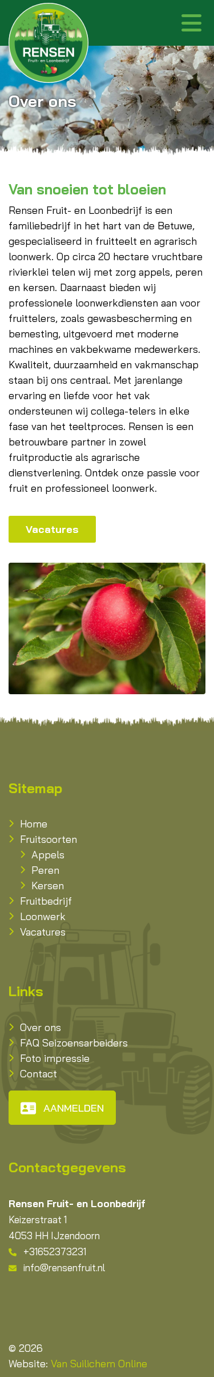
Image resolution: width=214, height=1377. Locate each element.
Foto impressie (55, 1058)
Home (33, 823)
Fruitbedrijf (46, 901)
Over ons (40, 1027)
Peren (45, 870)
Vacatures (52, 529)
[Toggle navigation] (191, 23)
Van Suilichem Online (99, 1363)
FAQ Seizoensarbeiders (74, 1042)
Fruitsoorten (48, 839)
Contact (38, 1073)
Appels (47, 854)
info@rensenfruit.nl (64, 1267)
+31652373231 (54, 1251)
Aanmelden (73, 1108)
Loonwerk (43, 916)
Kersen (47, 885)
